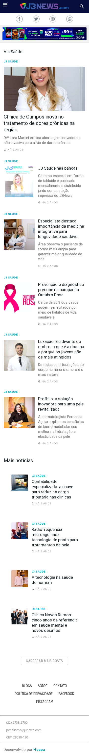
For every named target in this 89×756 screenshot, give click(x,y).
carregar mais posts (44, 661)
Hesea (39, 749)
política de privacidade (34, 694)
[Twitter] (36, 19)
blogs (27, 686)
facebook (66, 694)
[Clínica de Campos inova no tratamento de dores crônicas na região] (44, 89)
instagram (44, 702)
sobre (42, 686)
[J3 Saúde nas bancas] (19, 181)
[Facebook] (19, 19)
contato (60, 686)
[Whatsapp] (69, 19)
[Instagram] (52, 19)
